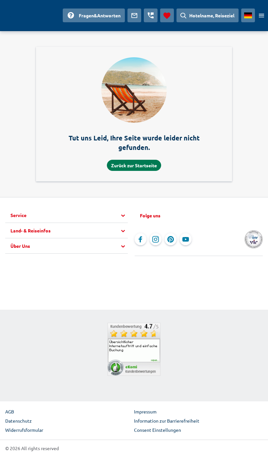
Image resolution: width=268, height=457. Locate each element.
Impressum (145, 411)
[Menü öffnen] (261, 15)
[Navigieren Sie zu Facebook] (140, 239)
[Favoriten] (167, 15)
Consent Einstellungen (157, 430)
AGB (9, 411)
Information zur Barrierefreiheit (166, 421)
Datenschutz (18, 421)
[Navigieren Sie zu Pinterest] (170, 239)
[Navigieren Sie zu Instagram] (155, 239)
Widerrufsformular (24, 430)
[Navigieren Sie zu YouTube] (186, 239)
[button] (69, 215)
